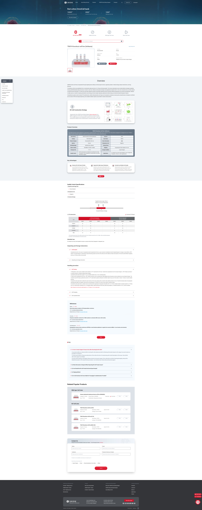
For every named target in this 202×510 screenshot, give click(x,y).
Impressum (134, 508)
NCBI (122, 140)
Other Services (65, 491)
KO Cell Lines (83, 25)
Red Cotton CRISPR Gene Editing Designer (113, 485)
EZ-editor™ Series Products (89, 489)
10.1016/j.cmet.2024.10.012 (77, 329)
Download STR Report (130, 214)
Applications (133, 491)
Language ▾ (135, 2)
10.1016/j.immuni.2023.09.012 (77, 319)
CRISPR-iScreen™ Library (89, 487)
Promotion (133, 485)
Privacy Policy (130, 508)
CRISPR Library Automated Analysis (112, 487)
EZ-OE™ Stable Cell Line (67, 489)
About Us (132, 489)
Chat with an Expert (129, 500)
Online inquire (102, 63)
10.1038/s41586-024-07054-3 (77, 310)
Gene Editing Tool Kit (109, 489)
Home (77, 2)
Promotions (199, 496)
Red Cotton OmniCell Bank (89, 485)
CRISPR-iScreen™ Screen (67, 487)
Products (77, 25)
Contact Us (128, 2)
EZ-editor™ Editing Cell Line (67, 485)
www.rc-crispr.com (93, 114)
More (101, 337)
